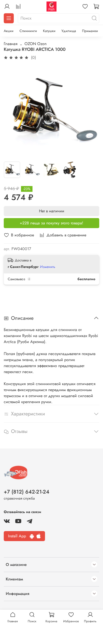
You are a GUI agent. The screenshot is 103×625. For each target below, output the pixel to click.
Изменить (47, 266)
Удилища (69, 30)
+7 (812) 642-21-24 (26, 492)
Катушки (49, 30)
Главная (11, 44)
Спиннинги (28, 30)
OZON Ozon (35, 44)
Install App (19, 536)
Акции (9, 30)
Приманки (90, 30)
